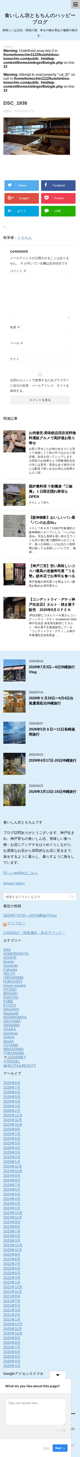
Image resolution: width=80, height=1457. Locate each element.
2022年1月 (11, 1282)
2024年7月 (11, 1185)
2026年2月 (11, 1111)
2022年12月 (12, 1245)
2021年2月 (11, 1315)
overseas (10, 1033)
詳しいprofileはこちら (20, 873)
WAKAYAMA (13, 1049)
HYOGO (9, 989)
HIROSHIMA (13, 977)
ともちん (25, 237)
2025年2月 (11, 1157)
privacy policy (14, 883)
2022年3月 (11, 1278)
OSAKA (9, 1029)
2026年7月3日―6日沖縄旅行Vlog (30, 915)
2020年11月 (12, 1329)
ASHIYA (9, 958)
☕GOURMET (14, 1057)
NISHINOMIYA (15, 1017)
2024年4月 (11, 1199)
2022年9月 (11, 1254)
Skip (46, 1448)
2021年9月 (11, 1296)
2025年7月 (11, 1134)
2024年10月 (12, 1171)
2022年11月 (12, 1250)
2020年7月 (11, 1347)
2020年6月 (11, 1352)
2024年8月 (11, 1180)
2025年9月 (11, 1129)
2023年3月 (11, 1241)
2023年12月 (12, 1213)
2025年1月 (11, 1162)
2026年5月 (11, 1097)
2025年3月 (11, 1152)
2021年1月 (11, 1319)
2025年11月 (12, 1120)
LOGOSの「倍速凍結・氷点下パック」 (34, 933)
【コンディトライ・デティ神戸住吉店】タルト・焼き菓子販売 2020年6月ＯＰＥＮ (52, 605)
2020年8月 (11, 1343)
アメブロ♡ (16, 923)
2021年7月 (11, 1301)
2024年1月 (11, 1208)
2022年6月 (11, 1268)
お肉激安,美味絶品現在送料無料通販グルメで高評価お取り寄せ (52, 438)
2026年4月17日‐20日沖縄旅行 (52, 760)
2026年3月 (11, 1106)
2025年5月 (11, 1143)
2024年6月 (11, 1189)
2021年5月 (11, 1305)
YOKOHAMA (13, 1053)
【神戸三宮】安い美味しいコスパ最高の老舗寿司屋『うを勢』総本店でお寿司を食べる (52, 571)
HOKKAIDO (12, 981)
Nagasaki (10, 1013)
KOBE (8, 1001)
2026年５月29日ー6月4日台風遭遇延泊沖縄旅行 (51, 700)
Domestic (10, 966)
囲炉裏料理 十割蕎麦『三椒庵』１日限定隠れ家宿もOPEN (50, 491)
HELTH (9, 973)
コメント (18, 271)
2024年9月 (11, 1176)
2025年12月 (12, 1115)
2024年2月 (11, 1203)
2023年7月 (11, 1231)
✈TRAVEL (11, 1061)
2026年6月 (11, 1092)
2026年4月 (11, 1101)
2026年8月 (11, 1083)
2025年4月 (11, 1148)
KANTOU (10, 997)
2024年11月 (12, 1166)
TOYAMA (10, 1045)
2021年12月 (12, 1287)
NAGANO (11, 1009)
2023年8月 (11, 1227)
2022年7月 (11, 1264)
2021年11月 (12, 1292)
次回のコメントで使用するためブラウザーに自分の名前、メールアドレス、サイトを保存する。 (39, 385)
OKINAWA (11, 1025)
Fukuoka (10, 969)
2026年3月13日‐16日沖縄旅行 (52, 791)
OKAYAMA (12, 1021)
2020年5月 (11, 1356)
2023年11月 (12, 1217)
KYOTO (9, 1005)
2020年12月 (12, 1324)
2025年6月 (11, 1138)
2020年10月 (12, 1333)
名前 (15, 327)
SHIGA (8, 1037)
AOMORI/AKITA (16, 954)
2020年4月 (11, 1361)
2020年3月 (11, 1366)
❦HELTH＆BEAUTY (19, 1066)
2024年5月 (11, 1194)
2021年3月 (11, 1310)
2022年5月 (11, 1273)
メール (16, 343)
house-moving (14, 985)
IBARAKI (10, 993)
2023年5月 (11, 1236)
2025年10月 (12, 1125)
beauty (8, 962)
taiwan (8, 1041)
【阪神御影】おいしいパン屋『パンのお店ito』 (52, 520)
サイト (14, 359)
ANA (7, 950)
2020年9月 (11, 1338)
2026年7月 (11, 1087)
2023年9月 (11, 1222)
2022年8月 (11, 1259)
